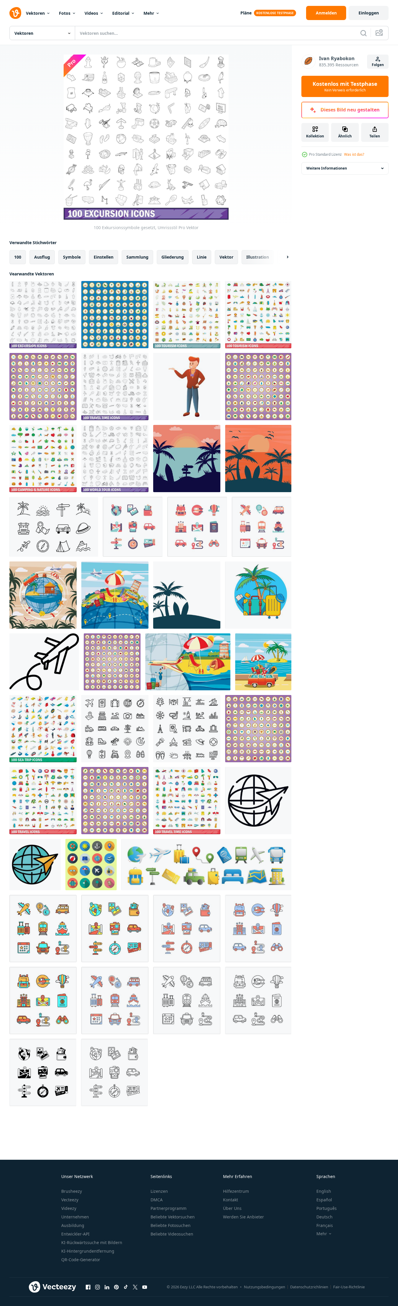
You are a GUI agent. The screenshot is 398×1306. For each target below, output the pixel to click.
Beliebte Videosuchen (172, 1234)
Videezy (68, 1208)
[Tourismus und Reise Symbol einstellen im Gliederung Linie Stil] (186, 1000)
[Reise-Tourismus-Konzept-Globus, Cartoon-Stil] (43, 595)
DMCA (157, 1199)
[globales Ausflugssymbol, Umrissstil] (258, 800)
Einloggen (369, 13)
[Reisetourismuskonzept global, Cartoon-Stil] (114, 595)
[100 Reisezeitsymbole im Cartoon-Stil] (114, 800)
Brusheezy (71, 1191)
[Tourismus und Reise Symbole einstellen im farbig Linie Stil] (43, 928)
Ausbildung (72, 1225)
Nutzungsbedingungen (264, 1286)
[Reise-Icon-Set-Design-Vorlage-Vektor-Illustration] (206, 864)
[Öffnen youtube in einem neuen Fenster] (144, 1286)
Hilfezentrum (236, 1191)
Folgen (378, 64)
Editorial (120, 13)
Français (324, 1225)
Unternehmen (75, 1217)
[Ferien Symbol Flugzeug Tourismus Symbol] (44, 661)
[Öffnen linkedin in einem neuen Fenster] (107, 1286)
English (323, 1191)
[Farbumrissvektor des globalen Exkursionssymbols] (35, 864)
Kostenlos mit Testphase (345, 86)
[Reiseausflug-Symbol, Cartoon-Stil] (186, 386)
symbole (72, 257)
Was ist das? (354, 154)
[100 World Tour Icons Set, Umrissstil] (114, 458)
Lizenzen (159, 1191)
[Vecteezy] (15, 13)
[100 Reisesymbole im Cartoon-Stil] (258, 728)
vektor (226, 257)
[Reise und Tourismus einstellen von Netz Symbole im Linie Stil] (53, 527)
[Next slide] (282, 257)
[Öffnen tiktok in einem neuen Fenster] (125, 1286)
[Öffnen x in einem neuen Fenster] (135, 1286)
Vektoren (35, 13)
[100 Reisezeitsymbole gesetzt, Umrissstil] (114, 386)
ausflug (42, 257)
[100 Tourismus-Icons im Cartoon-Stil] (43, 386)
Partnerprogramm (168, 1208)
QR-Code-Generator (80, 1259)
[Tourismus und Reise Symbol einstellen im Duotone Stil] (186, 928)
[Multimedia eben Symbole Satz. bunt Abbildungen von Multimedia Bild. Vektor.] (91, 864)
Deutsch (324, 1217)
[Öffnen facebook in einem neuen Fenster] (88, 1286)
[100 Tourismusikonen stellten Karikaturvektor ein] (114, 314)
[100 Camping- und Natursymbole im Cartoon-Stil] (258, 386)
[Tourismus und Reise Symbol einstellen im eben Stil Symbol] (133, 527)
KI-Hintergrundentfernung (87, 1251)
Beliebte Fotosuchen (171, 1225)
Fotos (64, 13)
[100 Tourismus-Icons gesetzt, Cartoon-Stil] (186, 314)
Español (324, 1199)
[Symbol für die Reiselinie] (114, 728)
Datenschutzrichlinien (309, 1286)
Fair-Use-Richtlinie (349, 1286)
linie (202, 257)
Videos (91, 13)
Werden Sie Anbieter (243, 1217)
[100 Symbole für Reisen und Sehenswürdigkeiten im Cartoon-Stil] (112, 661)
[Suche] (363, 33)
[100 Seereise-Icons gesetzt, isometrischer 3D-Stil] (43, 728)
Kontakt (230, 1199)
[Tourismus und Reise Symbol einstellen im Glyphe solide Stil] (42, 1072)
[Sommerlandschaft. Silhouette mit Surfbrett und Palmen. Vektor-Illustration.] (186, 595)
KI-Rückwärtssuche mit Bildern (91, 1242)
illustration (257, 257)
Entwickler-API (75, 1234)
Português (326, 1208)
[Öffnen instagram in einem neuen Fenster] (97, 1286)
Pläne (246, 13)
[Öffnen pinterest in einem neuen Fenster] (116, 1286)
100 (17, 257)
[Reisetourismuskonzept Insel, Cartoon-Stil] (263, 661)
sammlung (137, 257)
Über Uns (232, 1208)
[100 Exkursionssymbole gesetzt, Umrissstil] (43, 314)
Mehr (148, 13)
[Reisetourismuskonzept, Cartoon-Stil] (187, 661)
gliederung (172, 257)
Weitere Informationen (326, 168)
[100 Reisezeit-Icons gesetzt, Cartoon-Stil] (186, 800)
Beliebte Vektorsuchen (173, 1217)
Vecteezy (69, 1199)
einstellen (103, 257)
